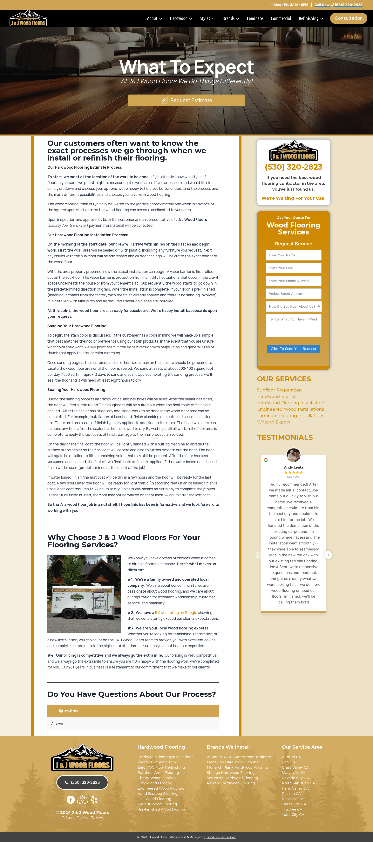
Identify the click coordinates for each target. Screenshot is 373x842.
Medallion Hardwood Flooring (233, 762)
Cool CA (289, 762)
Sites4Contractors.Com (221, 837)
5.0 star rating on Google (176, 612)
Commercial (281, 18)
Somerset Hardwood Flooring (232, 778)
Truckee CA (292, 809)
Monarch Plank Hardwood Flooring (237, 767)
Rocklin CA (291, 794)
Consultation (349, 18)
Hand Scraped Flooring (158, 794)
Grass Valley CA (295, 767)
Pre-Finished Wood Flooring (162, 809)
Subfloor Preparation (279, 389)
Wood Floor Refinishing (158, 762)
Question (68, 710)
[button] (186, 100)
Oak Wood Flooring (154, 799)
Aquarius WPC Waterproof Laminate (239, 757)
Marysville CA (293, 773)
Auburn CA (291, 757)
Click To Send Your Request (293, 349)
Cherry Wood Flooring (157, 778)
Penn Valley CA (295, 788)
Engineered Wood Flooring (161, 788)
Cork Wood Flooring (155, 783)
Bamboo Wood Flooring (158, 773)
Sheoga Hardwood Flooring (231, 773)
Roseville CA (292, 799)
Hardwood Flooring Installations (292, 402)
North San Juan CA (298, 783)
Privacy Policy (75, 818)
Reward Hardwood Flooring (231, 783)
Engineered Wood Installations (290, 409)
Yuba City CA (293, 814)
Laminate (255, 18)
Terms (97, 818)
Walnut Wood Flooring (157, 804)
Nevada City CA (295, 778)
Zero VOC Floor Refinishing (161, 767)
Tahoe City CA (294, 804)
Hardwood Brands (276, 396)
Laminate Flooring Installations (290, 415)
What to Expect (274, 421)
